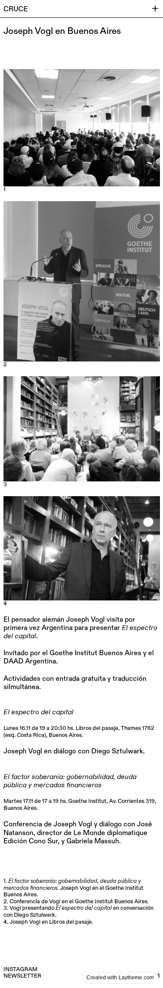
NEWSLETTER (22, 975)
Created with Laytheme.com (120, 978)
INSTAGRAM (20, 969)
